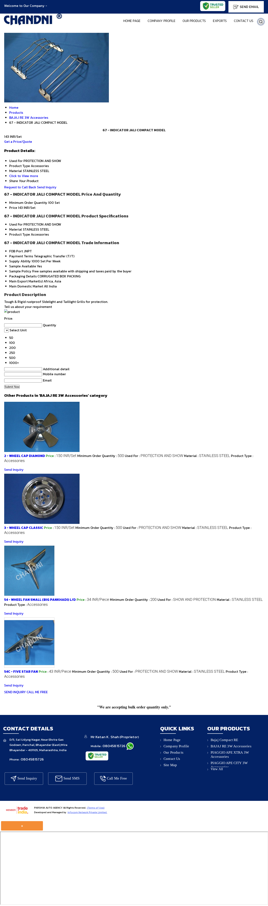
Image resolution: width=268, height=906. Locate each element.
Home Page (131, 20)
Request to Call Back (20, 187)
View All (217, 769)
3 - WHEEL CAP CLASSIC (23, 527)
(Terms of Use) (95, 808)
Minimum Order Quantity (28, 202)
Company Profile (161, 20)
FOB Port (16, 251)
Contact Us (243, 20)
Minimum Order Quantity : (100, 455)
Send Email (249, 6)
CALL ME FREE (37, 691)
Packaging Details (23, 276)
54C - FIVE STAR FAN (21, 671)
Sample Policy (20, 271)
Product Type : (26, 604)
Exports (220, 20)
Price (13, 207)
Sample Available (22, 266)
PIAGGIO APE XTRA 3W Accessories (230, 754)
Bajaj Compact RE (224, 740)
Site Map (170, 765)
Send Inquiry (47, 187)
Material (15, 229)
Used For (16, 224)
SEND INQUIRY (15, 691)
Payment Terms (21, 256)
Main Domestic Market (26, 286)
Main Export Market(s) (26, 281)
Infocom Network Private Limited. (87, 812)
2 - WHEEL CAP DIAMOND (24, 455)
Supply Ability (20, 261)
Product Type (19, 234)
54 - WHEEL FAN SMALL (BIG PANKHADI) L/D (40, 599)
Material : (207, 455)
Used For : (154, 455)
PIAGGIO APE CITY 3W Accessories (229, 765)
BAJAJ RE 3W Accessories (231, 746)
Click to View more (23, 175)
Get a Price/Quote (18, 141)
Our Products (194, 20)
